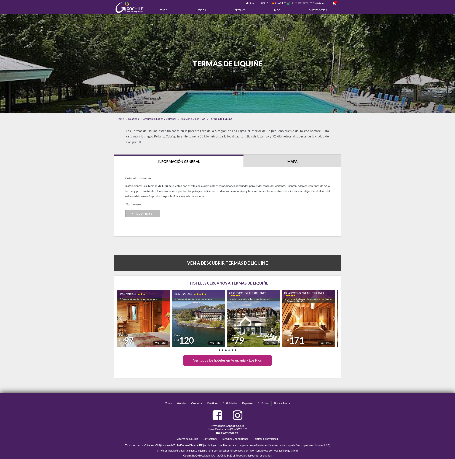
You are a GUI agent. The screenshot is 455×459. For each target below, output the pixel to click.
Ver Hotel (159, 342)
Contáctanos (318, 3)
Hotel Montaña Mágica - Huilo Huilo (248, 293)
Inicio (251, 3)
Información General (179, 161)
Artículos (263, 403)
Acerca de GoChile (187, 438)
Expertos (247, 403)
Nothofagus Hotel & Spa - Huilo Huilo (304, 293)
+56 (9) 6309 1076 (299, 3)
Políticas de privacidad (265, 438)
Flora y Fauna (282, 403)
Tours (163, 10)
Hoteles (201, 10)
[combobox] (263, 3)
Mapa (292, 161)
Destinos (240, 10)
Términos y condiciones (235, 438)
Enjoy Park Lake (134, 293)
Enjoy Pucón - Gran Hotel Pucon (191, 293)
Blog (277, 10)
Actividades (230, 403)
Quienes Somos (318, 10)
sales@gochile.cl (229, 432)
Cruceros (196, 403)
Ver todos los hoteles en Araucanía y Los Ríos (227, 360)
